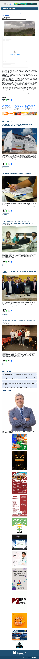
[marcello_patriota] (19, 645)
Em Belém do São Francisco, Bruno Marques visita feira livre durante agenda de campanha (19, 384)
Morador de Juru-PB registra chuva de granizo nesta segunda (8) (30, 106)
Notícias (4, 12)
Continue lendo (5, 167)
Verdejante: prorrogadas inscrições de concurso (16, 173)
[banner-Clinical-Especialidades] (19, 505)
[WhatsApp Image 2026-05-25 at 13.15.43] (19, 482)
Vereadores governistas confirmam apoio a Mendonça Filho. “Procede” (18, 387)
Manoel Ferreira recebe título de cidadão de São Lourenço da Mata (19, 271)
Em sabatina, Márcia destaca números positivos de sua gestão (18, 321)
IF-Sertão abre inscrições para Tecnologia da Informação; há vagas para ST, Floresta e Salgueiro (17, 222)
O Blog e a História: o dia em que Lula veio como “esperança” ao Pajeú (17, 374)
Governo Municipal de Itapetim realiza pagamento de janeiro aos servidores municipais (18, 124)
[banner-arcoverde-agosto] (19, 113)
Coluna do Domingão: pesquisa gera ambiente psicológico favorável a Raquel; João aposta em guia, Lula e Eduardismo (19, 378)
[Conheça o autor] (19, 411)
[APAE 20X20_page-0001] (19, 525)
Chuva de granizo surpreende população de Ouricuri (18, 106)
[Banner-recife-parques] (19, 442)
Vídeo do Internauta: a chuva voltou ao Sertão (6, 106)
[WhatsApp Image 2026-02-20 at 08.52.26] (19, 460)
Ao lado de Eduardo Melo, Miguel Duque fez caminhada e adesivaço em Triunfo (19, 380)
